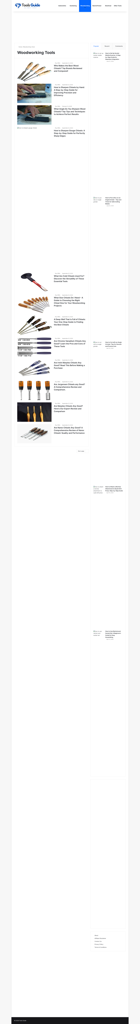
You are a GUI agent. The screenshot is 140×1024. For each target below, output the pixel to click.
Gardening (73, 5)
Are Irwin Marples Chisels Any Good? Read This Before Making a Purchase (69, 365)
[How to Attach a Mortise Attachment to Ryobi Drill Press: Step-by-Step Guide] (98, 557)
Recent (107, 46)
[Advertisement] (70, 26)
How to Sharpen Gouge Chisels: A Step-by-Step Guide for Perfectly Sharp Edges (69, 133)
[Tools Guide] (27, 6)
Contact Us (98, 941)
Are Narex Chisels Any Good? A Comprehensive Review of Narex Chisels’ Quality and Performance (69, 430)
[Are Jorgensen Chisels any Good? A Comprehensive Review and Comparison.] (34, 390)
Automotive (62, 5)
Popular (96, 46)
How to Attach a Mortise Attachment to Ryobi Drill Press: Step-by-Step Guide (114, 489)
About (96, 935)
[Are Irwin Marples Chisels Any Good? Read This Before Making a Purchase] (34, 368)
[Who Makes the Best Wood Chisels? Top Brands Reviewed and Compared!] (34, 71)
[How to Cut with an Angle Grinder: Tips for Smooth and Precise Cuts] (98, 412)
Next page (81, 451)
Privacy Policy (99, 944)
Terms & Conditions (100, 947)
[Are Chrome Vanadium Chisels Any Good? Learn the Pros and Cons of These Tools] (34, 347)
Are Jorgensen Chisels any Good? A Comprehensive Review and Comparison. (69, 387)
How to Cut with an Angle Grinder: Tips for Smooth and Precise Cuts (113, 344)
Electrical (108, 5)
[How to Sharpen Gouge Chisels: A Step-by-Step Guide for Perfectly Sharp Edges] (34, 198)
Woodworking (85, 5)
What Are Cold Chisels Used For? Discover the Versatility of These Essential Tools (69, 279)
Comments (119, 46)
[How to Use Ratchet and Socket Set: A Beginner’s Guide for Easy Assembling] (98, 701)
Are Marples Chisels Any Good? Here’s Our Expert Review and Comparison (68, 409)
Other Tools (118, 5)
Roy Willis (57, 63)
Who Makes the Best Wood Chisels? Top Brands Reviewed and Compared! (68, 68)
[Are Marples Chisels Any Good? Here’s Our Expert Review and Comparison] (34, 412)
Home (20, 47)
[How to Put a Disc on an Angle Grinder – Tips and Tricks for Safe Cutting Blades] (98, 268)
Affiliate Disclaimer (100, 938)
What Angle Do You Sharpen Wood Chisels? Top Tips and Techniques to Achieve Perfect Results (69, 111)
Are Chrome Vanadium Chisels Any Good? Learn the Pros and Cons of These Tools (70, 344)
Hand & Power (96, 5)
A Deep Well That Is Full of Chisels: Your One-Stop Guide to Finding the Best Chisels (70, 322)
